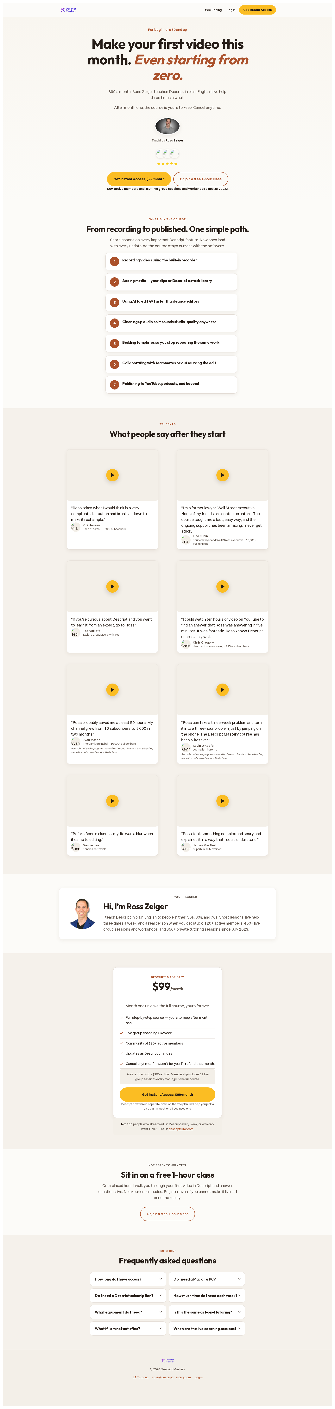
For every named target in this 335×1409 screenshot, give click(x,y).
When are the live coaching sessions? (205, 1328)
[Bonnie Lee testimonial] (112, 800)
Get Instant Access (257, 10)
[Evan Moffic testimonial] (112, 689)
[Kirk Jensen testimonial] (112, 475)
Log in (231, 10)
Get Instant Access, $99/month (139, 179)
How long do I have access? (118, 1279)
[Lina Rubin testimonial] (222, 475)
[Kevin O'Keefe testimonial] (222, 689)
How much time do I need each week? (205, 1295)
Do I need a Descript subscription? (124, 1295)
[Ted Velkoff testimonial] (112, 586)
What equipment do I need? (118, 1312)
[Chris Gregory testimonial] (222, 586)
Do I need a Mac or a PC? (195, 1279)
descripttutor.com (181, 1129)
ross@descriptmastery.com (171, 1377)
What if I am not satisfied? (117, 1328)
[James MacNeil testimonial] (222, 800)
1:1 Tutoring (140, 1377)
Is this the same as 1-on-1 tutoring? (203, 1312)
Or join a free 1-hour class (201, 179)
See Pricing (213, 10)
